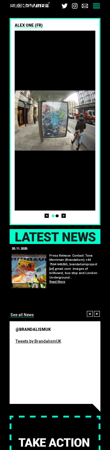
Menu (96, 6)
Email (85, 6)
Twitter (65, 6)
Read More (57, 282)
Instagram (75, 6)
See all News (22, 315)
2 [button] (57, 216)
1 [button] (53, 216)
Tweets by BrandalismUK (38, 341)
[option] (55, 121)
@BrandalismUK (33, 329)
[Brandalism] (30, 5)
